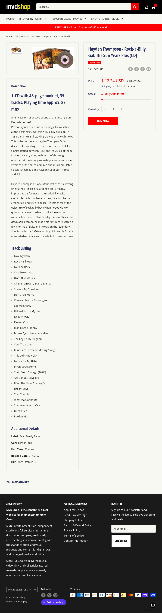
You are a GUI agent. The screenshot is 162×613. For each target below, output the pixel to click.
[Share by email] (148, 68)
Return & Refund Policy (77, 525)
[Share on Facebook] (130, 68)
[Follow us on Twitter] (49, 595)
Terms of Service (74, 535)
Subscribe (121, 541)
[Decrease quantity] (105, 109)
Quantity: (94, 109)
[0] (153, 7)
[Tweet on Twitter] (142, 68)
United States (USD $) (19, 589)
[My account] (146, 7)
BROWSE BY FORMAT (31, 18)
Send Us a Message (75, 515)
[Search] (135, 6)
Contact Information (76, 540)
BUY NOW (103, 121)
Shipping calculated (111, 86)
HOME (10, 18)
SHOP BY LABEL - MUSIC (105, 18)
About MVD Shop (74, 510)
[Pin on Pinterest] (136, 68)
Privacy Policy (72, 530)
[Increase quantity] (121, 109)
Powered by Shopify (16, 601)
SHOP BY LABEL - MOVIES (67, 18)
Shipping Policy (73, 520)
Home (9, 36)
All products (22, 36)
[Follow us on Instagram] (55, 595)
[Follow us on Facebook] (43, 595)
